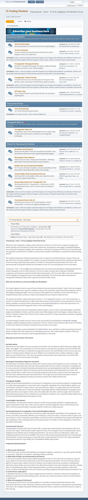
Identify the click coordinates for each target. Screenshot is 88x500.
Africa (30, 114)
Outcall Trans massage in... (67, 66)
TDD (49, 227)
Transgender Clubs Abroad (73, 87)
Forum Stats (15, 224)
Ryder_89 (78, 161)
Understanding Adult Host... (67, 94)
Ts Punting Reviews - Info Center (20, 220)
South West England (37, 58)
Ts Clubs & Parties (42, 329)
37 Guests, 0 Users (19, 237)
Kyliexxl (80, 94)
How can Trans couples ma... (67, 151)
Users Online (15, 234)
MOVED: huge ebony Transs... (68, 176)
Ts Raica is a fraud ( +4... (66, 161)
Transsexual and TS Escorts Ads (16, 428)
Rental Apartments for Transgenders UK (30, 182)
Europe (20, 114)
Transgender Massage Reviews (26, 64)
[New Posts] (10, 45)
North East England (32, 60)
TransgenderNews (64, 135)
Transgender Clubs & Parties (25, 77)
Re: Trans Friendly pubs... (66, 80)
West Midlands (58, 58)
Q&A (33, 301)
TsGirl (78, 169)
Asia (15, 114)
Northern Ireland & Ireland (57, 60)
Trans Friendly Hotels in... (66, 186)
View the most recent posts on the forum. (23, 231)
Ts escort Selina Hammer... (67, 53)
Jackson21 (62, 68)
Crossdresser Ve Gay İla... (67, 111)
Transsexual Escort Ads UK (24, 200)
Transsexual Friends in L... (66, 169)
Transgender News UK (23, 129)
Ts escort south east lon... (66, 203)
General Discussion (22, 44)
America (25, 114)
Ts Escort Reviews (21, 50)
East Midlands (67, 58)
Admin (61, 178)
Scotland (41, 60)
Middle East (42, 114)
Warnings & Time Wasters (24, 157)
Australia (35, 114)
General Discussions (51, 303)
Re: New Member (64, 46)
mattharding (75, 46)
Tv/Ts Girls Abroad (21, 109)
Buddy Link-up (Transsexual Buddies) (28, 165)
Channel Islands (70, 60)
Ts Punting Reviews (17, 11)
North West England (20, 60)
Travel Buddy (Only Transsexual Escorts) (30, 174)
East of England (48, 58)
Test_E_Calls (62, 82)
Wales (47, 60)
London (16, 58)
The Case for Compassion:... (67, 133)
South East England (25, 58)
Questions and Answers (23, 149)
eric (78, 53)
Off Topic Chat (19, 91)
